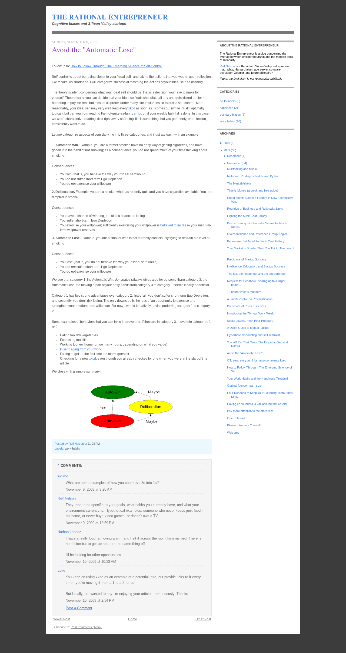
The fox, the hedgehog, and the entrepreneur (256, 273)
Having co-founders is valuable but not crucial (257, 404)
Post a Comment (79, 608)
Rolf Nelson (67, 498)
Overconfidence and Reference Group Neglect (257, 234)
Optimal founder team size (244, 385)
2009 (227, 150)
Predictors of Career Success (246, 306)
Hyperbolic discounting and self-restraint (253, 335)
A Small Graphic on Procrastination (249, 299)
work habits (72, 448)
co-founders (228, 101)
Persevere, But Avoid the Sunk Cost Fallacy (255, 241)
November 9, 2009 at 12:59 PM (90, 523)
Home (132, 619)
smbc (138, 113)
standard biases (230, 114)
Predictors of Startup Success (247, 259)
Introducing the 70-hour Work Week (250, 313)
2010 (227, 143)
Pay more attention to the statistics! (250, 411)
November (234, 163)
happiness (226, 107)
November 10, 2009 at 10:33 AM (91, 562)
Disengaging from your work (80, 349)
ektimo (63, 476)
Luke (61, 570)
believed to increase (175, 225)
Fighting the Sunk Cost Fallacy (247, 215)
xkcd (131, 108)
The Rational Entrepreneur (110, 17)
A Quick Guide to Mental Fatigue (248, 327)
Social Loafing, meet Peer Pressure (250, 320)
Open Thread (236, 418)
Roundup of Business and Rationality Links (255, 208)
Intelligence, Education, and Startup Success (256, 266)
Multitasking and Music (242, 168)
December (234, 156)
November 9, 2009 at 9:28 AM (89, 489)
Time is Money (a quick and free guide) (252, 190)
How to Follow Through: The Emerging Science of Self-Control (116, 66)
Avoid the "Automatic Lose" (94, 49)
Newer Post (61, 619)
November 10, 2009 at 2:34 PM (90, 600)
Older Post (203, 619)
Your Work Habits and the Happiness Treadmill (257, 378)
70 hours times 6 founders (244, 291)
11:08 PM (94, 443)
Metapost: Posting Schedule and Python (253, 176)
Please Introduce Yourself (244, 425)
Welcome (233, 432)
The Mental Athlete (239, 183)
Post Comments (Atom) (86, 627)
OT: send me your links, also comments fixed (256, 360)
